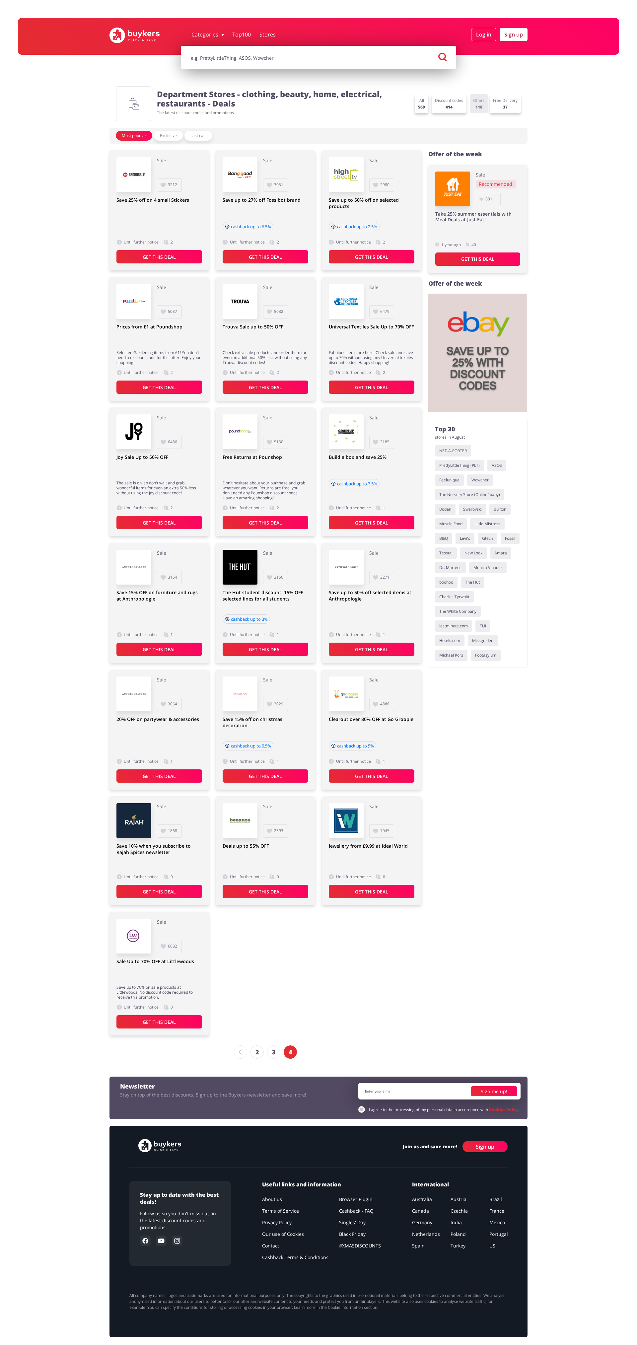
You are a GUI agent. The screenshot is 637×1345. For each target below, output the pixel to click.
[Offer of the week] (477, 353)
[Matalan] (240, 693)
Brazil (495, 1199)
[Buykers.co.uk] (141, 35)
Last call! (198, 135)
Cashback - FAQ (356, 1211)
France (496, 1211)
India (456, 1222)
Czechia (459, 1211)
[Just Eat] (452, 189)
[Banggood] (240, 174)
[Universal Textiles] (346, 301)
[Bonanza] (240, 820)
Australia (422, 1199)
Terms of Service (280, 1211)
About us (272, 1199)
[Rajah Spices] (133, 820)
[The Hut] (240, 567)
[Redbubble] (133, 174)
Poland (458, 1234)
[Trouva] (240, 301)
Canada (420, 1211)
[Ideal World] (346, 820)
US (492, 1245)
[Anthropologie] (133, 567)
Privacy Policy (277, 1222)
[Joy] (133, 431)
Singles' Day (352, 1222)
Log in (483, 34)
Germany (422, 1222)
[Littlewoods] (133, 936)
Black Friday (352, 1234)
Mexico (497, 1222)
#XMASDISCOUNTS (360, 1245)
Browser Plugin (356, 1199)
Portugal (498, 1234)
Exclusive (168, 135)
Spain (418, 1245)
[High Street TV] (346, 174)
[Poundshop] (133, 301)
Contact (270, 1245)
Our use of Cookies (283, 1234)
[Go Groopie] (346, 693)
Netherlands (426, 1234)
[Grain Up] (346, 431)
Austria (458, 1199)
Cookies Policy (504, 1109)
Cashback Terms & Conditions (295, 1257)
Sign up (513, 34)
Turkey (458, 1245)
